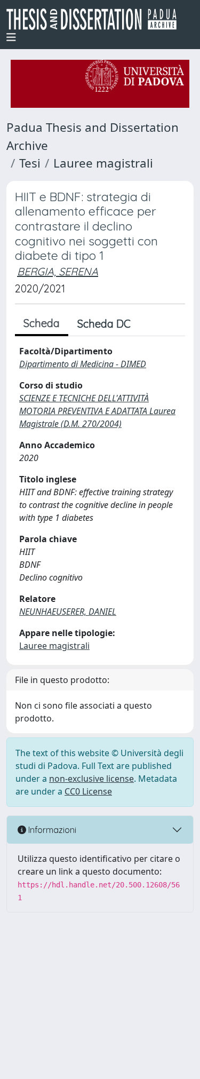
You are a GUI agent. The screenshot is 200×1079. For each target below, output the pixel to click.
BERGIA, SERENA (57, 271)
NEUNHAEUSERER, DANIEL (67, 611)
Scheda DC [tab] (104, 323)
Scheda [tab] (41, 323)
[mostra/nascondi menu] (11, 37)
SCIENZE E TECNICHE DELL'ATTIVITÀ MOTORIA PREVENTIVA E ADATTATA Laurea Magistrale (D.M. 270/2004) (97, 411)
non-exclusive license (91, 778)
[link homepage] (95, 19)
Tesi (30, 163)
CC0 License (88, 791)
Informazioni (51, 829)
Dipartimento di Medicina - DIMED (82, 364)
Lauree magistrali (103, 163)
